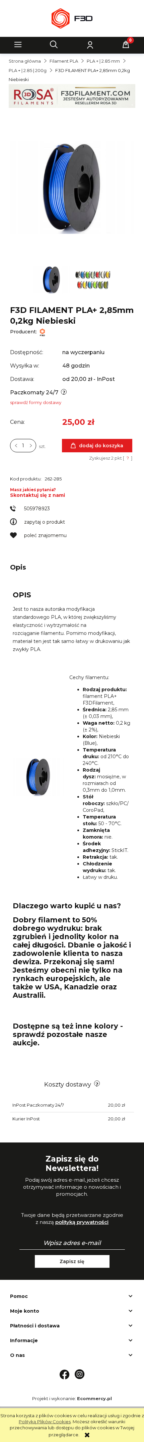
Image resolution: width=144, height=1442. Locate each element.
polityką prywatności (82, 1222)
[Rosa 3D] (72, 95)
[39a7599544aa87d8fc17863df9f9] (92, 279)
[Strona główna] (72, 18)
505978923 (37, 509)
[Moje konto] (90, 44)
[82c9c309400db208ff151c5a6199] (52, 279)
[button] (18, 44)
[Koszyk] (126, 44)
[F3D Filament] (42, 332)
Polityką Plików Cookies (45, 1421)
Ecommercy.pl (94, 1398)
